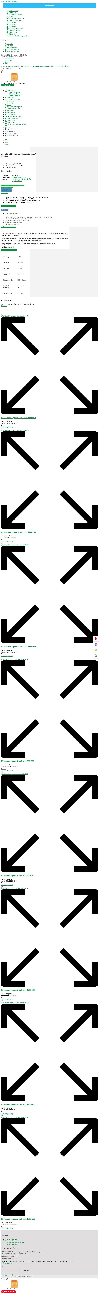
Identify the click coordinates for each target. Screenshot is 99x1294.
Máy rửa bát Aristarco (19, 177)
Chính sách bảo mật (11, 1239)
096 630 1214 (9, 1292)
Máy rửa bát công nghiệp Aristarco (21, 180)
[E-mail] (96, 650)
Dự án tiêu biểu (8, 60)
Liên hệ (6, 63)
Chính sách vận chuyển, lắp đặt (14, 1242)
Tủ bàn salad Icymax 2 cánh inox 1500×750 (18, 532)
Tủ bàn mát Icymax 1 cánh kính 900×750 (17, 875)
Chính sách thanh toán (11, 1241)
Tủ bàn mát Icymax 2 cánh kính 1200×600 (18, 990)
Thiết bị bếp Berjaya (15, 94)
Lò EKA (11, 101)
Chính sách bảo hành (11, 1244)
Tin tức (6, 62)
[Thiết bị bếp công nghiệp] (9, 1)
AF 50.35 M (16, 179)
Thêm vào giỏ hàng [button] (7, 427)
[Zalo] (96, 655)
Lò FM (11, 103)
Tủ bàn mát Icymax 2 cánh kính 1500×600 (18, 1219)
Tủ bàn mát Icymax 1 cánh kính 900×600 (17, 761)
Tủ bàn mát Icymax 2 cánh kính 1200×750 (18, 1104)
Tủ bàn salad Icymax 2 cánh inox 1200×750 (18, 418)
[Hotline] (96, 639)
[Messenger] (96, 644)
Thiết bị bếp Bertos (14, 92)
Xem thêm (4, 306)
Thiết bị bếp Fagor (14, 96)
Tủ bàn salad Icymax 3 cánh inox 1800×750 (18, 647)
